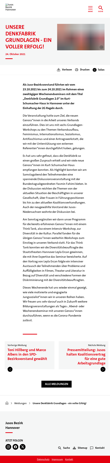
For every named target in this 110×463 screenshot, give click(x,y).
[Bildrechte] (101, 47)
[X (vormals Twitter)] (22, 447)
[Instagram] (8, 447)
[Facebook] (15, 447)
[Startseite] (6, 403)
